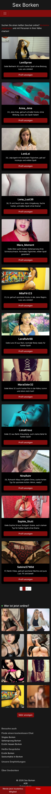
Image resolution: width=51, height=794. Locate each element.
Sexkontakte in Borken (12, 756)
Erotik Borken (7, 753)
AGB (25, 783)
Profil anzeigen (26, 75)
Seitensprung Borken (11, 740)
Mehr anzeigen (25, 715)
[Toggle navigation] (4, 13)
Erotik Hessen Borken (11, 744)
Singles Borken (8, 737)
